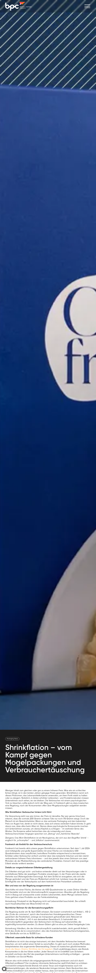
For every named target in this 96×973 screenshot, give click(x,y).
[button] (4, 969)
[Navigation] (87, 6)
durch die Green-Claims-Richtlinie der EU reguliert (28, 949)
